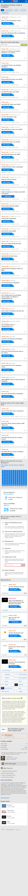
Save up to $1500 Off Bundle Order (11, 243)
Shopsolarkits (5, 798)
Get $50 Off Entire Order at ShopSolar (12, 167)
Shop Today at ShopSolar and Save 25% (12, 311)
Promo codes (9, 10)
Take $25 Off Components (8, 218)
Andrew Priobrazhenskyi (11, 758)
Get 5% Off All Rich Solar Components (12, 411)
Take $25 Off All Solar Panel (9, 256)
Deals (16, 10)
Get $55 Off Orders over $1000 (10, 92)
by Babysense (5, 593)
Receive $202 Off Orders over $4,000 (11, 79)
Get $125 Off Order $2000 (8, 231)
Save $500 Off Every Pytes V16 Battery (12, 451)
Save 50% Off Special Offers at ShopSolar (13, 33)
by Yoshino (4, 654)
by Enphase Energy (6, 670)
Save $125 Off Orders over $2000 (10, 154)
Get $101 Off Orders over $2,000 (10, 142)
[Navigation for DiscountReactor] (2, 1)
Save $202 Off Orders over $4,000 (10, 104)
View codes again (10, 763)
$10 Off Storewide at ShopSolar (10, 282)
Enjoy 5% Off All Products (8, 179)
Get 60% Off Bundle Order (16, 633)
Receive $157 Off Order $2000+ (10, 206)
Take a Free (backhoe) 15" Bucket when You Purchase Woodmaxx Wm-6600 (16, 602)
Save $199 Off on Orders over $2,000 (11, 129)
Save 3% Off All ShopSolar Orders (11, 20)
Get (24, 44)
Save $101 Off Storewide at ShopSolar (12, 393)
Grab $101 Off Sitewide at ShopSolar (11, 339)
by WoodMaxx (5, 610)
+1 (26, 26)
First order (23, 10)
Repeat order (5, 12)
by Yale (3, 639)
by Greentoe (4, 625)
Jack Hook (12, 280)
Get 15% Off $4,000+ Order (9, 117)
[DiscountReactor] (14, 1)
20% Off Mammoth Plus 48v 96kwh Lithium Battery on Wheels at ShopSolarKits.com (11, 297)
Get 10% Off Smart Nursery (16, 586)
